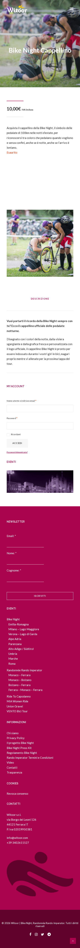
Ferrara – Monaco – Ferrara (25, 689)
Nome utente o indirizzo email (21, 401)
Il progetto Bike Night (20, 742)
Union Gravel (15, 706)
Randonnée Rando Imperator (24, 670)
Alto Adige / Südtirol (21, 648)
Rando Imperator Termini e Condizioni (30, 757)
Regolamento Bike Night (22, 752)
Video (10, 762)
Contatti (12, 767)
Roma (11, 663)
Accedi (17, 443)
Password (12, 418)
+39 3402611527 (18, 842)
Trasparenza (14, 772)
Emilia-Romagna (18, 624)
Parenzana (15, 644)
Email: (11, 536)
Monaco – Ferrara (19, 675)
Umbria (12, 653)
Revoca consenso (17, 793)
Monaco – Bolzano (19, 680)
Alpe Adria (14, 639)
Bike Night (13, 619)
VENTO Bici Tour (17, 711)
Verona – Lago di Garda (22, 634)
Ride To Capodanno (19, 696)
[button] (71, 9)
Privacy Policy (16, 738)
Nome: (12, 553)
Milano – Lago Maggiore (23, 629)
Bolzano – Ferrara (19, 685)
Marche (13, 658)
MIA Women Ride (17, 701)
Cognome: (14, 570)
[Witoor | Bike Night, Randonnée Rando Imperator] (17, 9)
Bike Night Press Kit (19, 748)
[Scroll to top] (73, 940)
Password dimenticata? (17, 452)
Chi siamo (13, 733)
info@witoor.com (17, 837)
